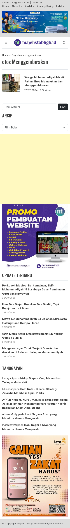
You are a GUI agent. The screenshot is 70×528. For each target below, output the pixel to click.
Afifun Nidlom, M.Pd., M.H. (20, 399)
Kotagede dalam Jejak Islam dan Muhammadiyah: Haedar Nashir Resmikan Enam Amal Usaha (35, 403)
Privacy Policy (45, 6)
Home (5, 6)
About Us (17, 6)
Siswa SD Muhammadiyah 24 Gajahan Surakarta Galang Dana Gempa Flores (34, 321)
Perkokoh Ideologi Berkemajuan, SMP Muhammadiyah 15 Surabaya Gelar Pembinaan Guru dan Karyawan (33, 289)
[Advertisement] (35, 169)
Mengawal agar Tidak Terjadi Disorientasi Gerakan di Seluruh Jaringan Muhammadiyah (32, 350)
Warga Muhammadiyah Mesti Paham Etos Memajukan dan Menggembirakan (44, 81)
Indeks (60, 6)
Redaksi (29, 6)
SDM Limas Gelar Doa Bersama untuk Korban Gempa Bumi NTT (32, 335)
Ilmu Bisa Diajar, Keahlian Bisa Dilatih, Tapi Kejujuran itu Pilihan (30, 306)
